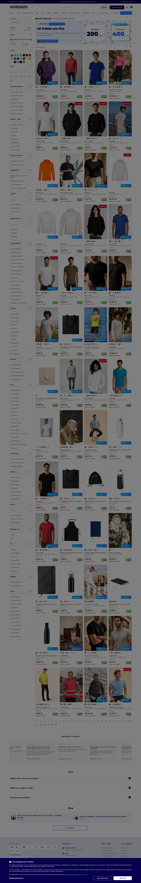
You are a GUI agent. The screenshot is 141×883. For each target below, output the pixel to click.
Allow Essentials (102, 878)
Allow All (123, 878)
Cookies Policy (71, 874)
